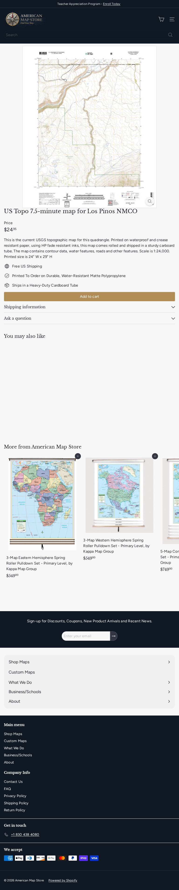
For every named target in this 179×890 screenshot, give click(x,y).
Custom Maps (15, 741)
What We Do (14, 748)
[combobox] (89, 35)
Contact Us (13, 782)
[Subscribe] (113, 636)
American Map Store (56, 447)
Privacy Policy (15, 796)
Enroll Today (111, 4)
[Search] (170, 35)
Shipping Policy (16, 803)
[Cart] (161, 19)
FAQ (7, 789)
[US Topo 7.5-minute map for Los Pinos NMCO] (33, 388)
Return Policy (14, 810)
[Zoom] (149, 201)
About (9, 762)
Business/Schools (18, 755)
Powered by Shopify (62, 880)
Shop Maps (13, 734)
